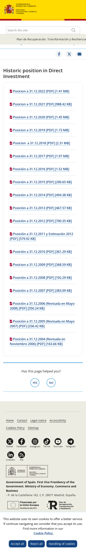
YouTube (58, 446)
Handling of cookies (62, 544)
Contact (22, 420)
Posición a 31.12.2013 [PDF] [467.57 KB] (42, 208)
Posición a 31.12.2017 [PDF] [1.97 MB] (41, 156)
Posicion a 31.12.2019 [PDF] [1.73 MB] (41, 130)
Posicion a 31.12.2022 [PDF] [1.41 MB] (41, 91)
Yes (36, 383)
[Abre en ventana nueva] (22, 505)
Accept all (17, 544)
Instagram (35, 446)
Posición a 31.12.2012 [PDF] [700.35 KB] (42, 221)
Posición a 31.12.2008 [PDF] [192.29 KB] (42, 277)
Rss (21, 459)
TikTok (46, 446)
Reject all (36, 544)
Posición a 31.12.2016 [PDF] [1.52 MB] (41, 169)
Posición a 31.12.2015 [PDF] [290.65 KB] (42, 182)
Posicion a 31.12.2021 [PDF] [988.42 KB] (42, 104)
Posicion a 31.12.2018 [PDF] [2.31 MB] (41, 143)
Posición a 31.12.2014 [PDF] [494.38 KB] (42, 195)
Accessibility (58, 420)
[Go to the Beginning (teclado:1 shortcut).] (20, 8)
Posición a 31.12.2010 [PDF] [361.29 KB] (42, 251)
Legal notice (38, 420)
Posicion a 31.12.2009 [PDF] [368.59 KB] (42, 264)
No (52, 383)
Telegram (70, 446)
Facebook (22, 446)
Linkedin (10, 459)
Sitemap (33, 428)
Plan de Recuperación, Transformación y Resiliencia (51, 39)
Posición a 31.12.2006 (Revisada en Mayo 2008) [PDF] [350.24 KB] (42, 306)
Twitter (9, 446)
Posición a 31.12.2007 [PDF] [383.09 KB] (42, 290)
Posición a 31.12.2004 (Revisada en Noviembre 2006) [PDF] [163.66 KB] (37, 341)
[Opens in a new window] (58, 54)
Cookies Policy (15, 428)
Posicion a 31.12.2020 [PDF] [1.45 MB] (41, 117)
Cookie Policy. (43, 533)
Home (10, 420)
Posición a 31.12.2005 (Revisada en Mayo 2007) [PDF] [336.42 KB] (42, 323)
